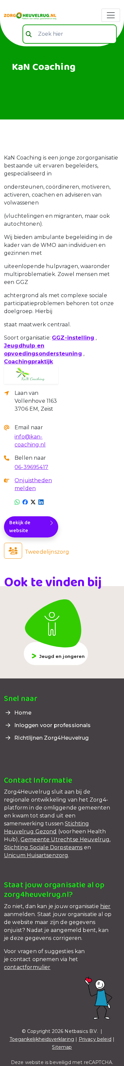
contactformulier (27, 967)
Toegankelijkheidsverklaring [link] (42, 1039)
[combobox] (69, 34)
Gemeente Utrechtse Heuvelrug (65, 839)
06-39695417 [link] (31, 467)
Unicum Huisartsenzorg (36, 855)
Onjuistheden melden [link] (33, 484)
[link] (30, 15)
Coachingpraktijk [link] (28, 361)
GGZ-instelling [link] (73, 338)
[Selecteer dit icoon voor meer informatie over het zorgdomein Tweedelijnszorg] (13, 550)
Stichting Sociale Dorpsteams (43, 847)
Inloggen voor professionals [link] (52, 725)
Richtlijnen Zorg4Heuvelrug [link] (51, 738)
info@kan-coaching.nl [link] (30, 441)
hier (105, 906)
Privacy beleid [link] (95, 1039)
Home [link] (22, 713)
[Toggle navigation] (111, 15)
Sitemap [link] (62, 1047)
